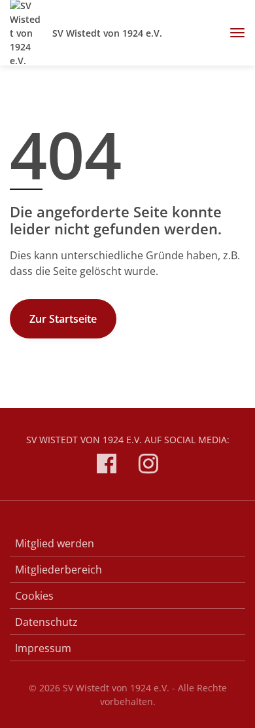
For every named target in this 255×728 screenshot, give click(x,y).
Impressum (43, 648)
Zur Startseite (63, 319)
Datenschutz (46, 622)
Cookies (34, 596)
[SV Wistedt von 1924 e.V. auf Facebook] (106, 465)
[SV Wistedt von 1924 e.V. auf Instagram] (148, 465)
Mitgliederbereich (58, 569)
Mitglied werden (54, 543)
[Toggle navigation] (232, 33)
